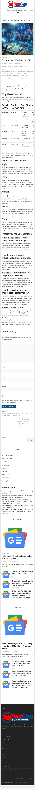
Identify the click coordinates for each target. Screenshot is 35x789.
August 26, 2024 (7, 63)
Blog (7, 20)
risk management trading (12, 75)
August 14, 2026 (16, 689)
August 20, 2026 (16, 668)
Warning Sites (6, 481)
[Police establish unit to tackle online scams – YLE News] (17, 537)
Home (3, 20)
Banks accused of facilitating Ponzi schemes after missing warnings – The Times (21, 673)
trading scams (8, 77)
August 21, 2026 (6, 651)
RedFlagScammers (24, 313)
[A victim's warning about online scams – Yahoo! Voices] (6, 574)
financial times (9, 69)
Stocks (20, 75)
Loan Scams (5, 471)
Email (4, 377)
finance (16, 68)
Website (4, 386)
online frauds (8, 73)
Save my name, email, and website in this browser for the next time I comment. (17, 401)
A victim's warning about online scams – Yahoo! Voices (22, 572)
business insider (16, 66)
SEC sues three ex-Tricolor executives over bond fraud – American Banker (22, 663)
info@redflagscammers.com (11, 770)
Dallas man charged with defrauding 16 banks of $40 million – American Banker (17, 646)
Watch (14, 77)
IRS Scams (5, 468)
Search (4, 437)
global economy (10, 71)
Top (23, 75)
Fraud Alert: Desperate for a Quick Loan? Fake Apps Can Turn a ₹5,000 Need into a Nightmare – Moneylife (21, 684)
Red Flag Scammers (19, 778)
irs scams (28, 71)
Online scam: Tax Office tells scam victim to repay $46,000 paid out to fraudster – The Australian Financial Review (21, 594)
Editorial (4, 57)
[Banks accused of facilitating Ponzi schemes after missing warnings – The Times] (6, 674)
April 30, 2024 (5, 561)
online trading (22, 73)
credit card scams (9, 68)
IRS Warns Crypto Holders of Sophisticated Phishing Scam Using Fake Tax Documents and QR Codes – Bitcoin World (17, 511)
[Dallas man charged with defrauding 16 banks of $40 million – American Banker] (17, 625)
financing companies (18, 69)
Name (4, 367)
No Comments (17, 63)
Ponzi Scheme (6, 477)
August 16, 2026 (16, 677)
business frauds (7, 66)
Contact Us (29, 778)
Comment (5, 343)
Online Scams (5, 474)
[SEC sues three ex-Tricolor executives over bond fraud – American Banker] (6, 664)
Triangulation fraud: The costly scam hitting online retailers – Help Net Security (22, 583)
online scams (15, 73)
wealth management (21, 77)
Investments (5, 465)
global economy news (20, 71)
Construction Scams (7, 455)
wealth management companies (20, 78)
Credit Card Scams (7, 458)
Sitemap (4, 731)
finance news (22, 68)
